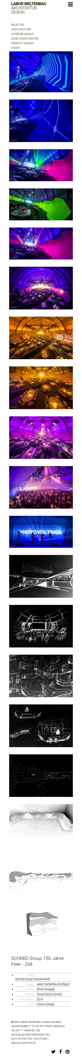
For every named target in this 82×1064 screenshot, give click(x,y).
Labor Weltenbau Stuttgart (53, 984)
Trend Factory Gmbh (49, 994)
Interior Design (22, 34)
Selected (17, 24)
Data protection (21, 1038)
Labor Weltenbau (28, 8)
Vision (15, 47)
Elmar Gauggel (46, 989)
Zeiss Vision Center (25, 38)
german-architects (23, 1043)
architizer (40, 1038)
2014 (40, 999)
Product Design (22, 43)
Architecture (21, 29)
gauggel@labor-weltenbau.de (30, 1034)
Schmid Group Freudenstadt (32, 979)
